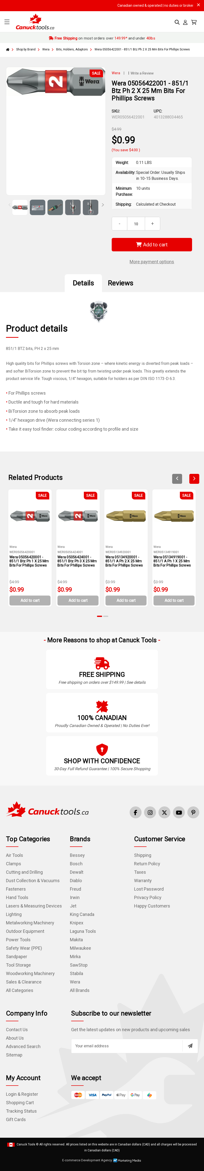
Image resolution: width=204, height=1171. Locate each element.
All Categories (19, 990)
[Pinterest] (193, 812)
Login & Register (22, 1094)
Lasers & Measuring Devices (34, 905)
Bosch (76, 863)
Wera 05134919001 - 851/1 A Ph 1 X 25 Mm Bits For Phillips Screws (172, 561)
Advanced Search (23, 1046)
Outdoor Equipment (25, 931)
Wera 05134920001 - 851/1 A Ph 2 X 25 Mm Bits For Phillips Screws (124, 561)
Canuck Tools (26, 1144)
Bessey (77, 855)
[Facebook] (136, 812)
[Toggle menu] (7, 22)
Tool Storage (18, 965)
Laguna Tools (83, 931)
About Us (15, 1038)
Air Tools (14, 855)
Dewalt (76, 872)
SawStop (79, 965)
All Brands (80, 990)
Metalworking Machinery (30, 922)
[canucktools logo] (47, 808)
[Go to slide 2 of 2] (105, 616)
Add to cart (155, 245)
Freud (75, 889)
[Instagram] (150, 812)
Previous (10, 206)
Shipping (142, 855)
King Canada (82, 914)
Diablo (76, 880)
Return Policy (147, 863)
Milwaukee (80, 948)
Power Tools (18, 939)
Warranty (143, 880)
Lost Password (149, 889)
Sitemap (14, 1055)
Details (83, 283)
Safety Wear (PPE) (24, 948)
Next (100, 206)
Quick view (32, 516)
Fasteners (16, 889)
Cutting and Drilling (24, 872)
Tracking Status (21, 1111)
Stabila (76, 973)
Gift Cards (16, 1119)
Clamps (13, 863)
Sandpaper (16, 956)
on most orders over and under (104, 38)
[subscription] (190, 1046)
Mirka (75, 956)
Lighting (14, 914)
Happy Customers (152, 905)
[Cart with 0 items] (194, 22)
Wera (75, 981)
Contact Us (17, 1029)
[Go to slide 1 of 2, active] (99, 616)
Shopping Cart (20, 1102)
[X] (164, 812)
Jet (73, 905)
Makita (76, 939)
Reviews (120, 283)
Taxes (140, 872)
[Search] (177, 22)
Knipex (76, 922)
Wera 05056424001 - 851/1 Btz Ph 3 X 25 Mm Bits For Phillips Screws (77, 561)
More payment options (152, 261)
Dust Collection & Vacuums (33, 880)
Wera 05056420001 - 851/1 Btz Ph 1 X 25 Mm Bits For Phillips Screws (29, 561)
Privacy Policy (147, 897)
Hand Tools (17, 897)
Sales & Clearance (24, 981)
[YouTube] (179, 812)
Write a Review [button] (142, 73)
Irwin (75, 897)
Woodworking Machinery (30, 973)
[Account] (185, 22)
